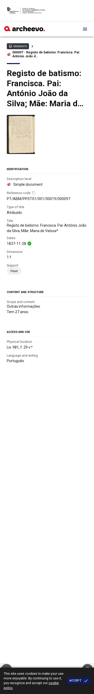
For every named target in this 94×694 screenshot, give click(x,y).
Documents (18, 46)
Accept (75, 680)
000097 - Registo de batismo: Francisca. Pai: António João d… (46, 54)
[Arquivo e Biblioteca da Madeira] (24, 30)
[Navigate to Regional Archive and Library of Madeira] (26, 11)
